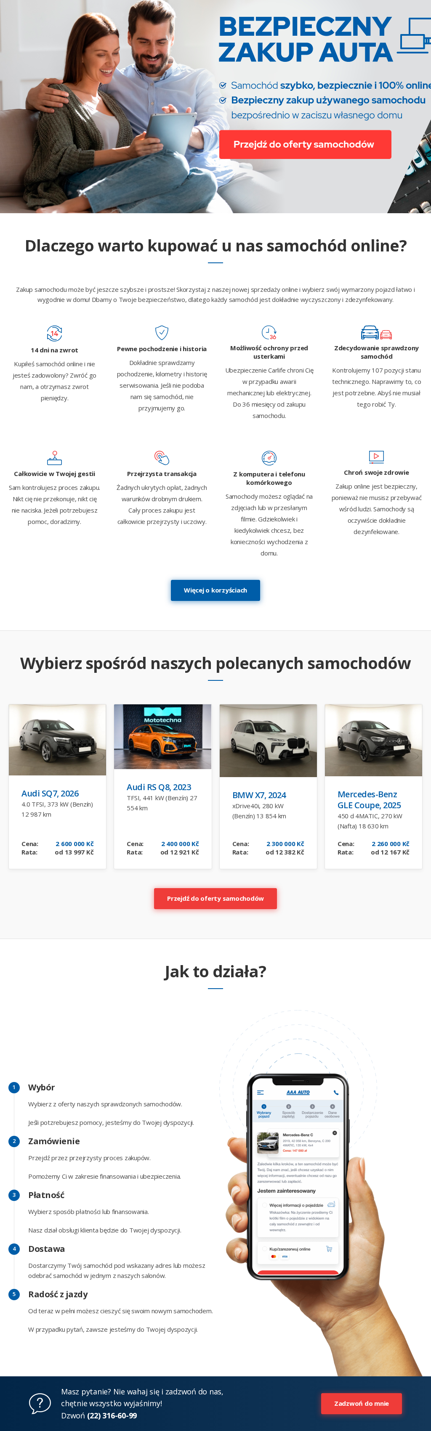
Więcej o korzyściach (215, 590)
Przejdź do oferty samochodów (215, 898)
